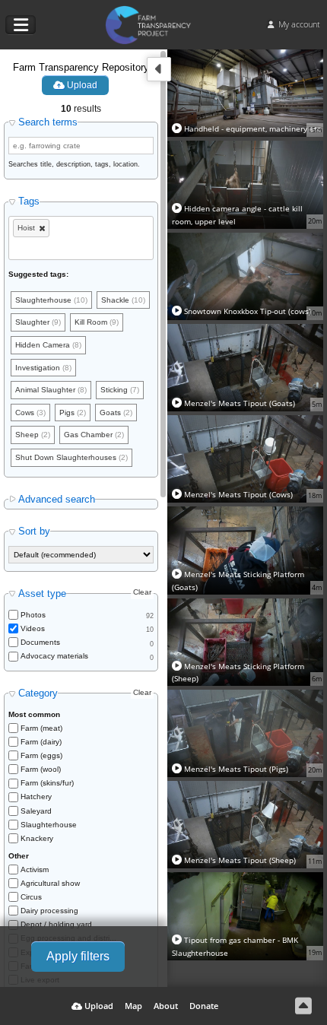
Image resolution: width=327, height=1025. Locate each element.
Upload (81, 85)
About (166, 1005)
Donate (203, 1005)
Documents (40, 642)
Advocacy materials (54, 656)
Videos (33, 628)
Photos (33, 615)
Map (133, 1005)
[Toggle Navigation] (20, 25)
